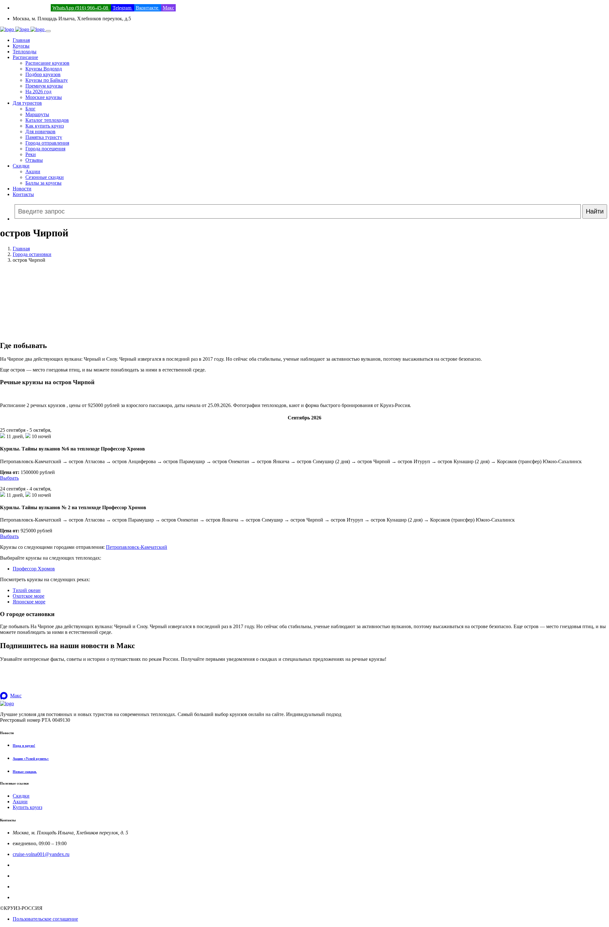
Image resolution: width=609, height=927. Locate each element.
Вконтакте (148, 7)
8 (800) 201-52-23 (31, 7)
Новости (22, 188)
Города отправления (47, 143)
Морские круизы (43, 97)
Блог (30, 108)
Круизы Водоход (43, 68)
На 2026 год (38, 91)
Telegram (123, 7)
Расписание (25, 57)
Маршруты (37, 114)
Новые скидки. (25, 771)
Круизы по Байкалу (46, 80)
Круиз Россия (27, 875)
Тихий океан (27, 590)
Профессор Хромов (34, 568)
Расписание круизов (47, 63)
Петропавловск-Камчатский (136, 547)
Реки (30, 154)
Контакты (23, 194)
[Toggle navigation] (48, 31)
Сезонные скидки (44, 177)
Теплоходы (24, 51)
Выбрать (9, 478)
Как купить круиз (44, 125)
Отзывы (34, 160)
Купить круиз (27, 807)
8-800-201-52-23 (30, 865)
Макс (168, 7)
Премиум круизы (44, 86)
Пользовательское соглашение (45, 919)
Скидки (21, 165)
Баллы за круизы (43, 183)
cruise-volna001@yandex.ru (41, 854)
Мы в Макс (25, 897)
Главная (21, 40)
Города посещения (45, 148)
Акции (32, 171)
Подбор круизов (43, 74)
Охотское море (28, 596)
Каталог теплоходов (47, 120)
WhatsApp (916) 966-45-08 (80, 7)
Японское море (29, 601)
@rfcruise (22, 886)
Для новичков (40, 131)
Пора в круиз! (24, 745)
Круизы (21, 46)
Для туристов (27, 103)
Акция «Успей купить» (31, 758)
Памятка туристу (43, 137)
